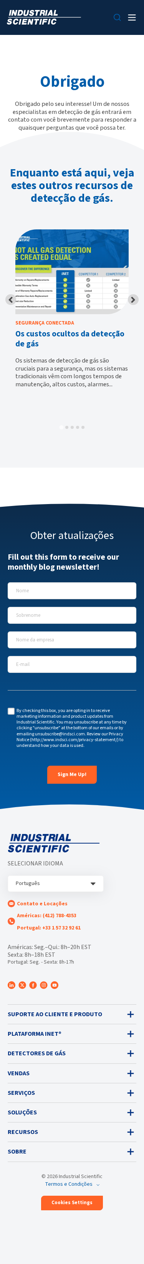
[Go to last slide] (10, 299)
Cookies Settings (72, 1202)
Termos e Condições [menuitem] (69, 1184)
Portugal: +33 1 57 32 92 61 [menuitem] (49, 928)
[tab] (61, 427)
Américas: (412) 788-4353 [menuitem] (46, 916)
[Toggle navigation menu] (132, 17)
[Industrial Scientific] (44, 17)
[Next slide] (133, 299)
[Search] (117, 17)
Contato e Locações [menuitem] (42, 904)
